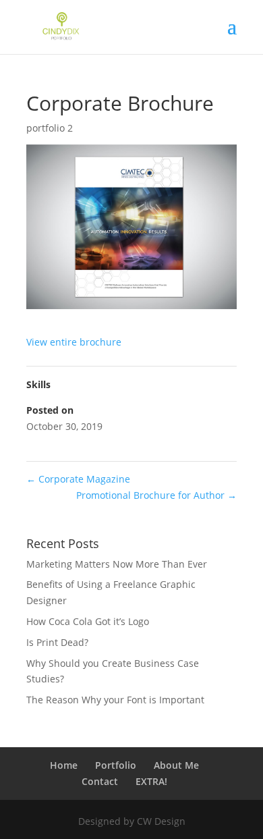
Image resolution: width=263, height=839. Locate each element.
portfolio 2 (49, 127)
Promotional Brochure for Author (156, 495)
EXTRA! (151, 781)
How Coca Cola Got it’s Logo (87, 621)
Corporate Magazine (78, 478)
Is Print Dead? (57, 642)
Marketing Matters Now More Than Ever (116, 564)
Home (64, 765)
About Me (176, 765)
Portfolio (115, 765)
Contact (100, 781)
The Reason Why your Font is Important (115, 699)
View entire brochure (73, 341)
